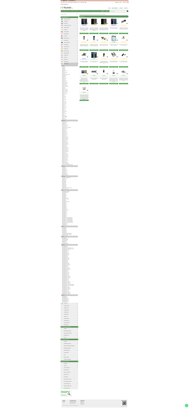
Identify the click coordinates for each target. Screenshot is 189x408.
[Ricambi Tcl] (62, 57)
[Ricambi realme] (62, 51)
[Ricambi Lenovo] (62, 34)
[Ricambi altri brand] (62, 19)
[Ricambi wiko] (62, 61)
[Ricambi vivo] (62, 59)
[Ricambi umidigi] (62, 310)
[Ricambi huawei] (62, 31)
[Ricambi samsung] (62, 53)
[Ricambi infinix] (62, 312)
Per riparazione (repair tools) (74, 11)
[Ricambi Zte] (62, 303)
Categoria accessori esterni (95, 11)
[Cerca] (127, 11)
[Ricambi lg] (62, 36)
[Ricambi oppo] (62, 49)
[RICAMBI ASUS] (62, 23)
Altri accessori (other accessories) (85, 11)
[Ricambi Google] (62, 27)
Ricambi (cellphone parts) (65, 11)
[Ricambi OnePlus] (62, 46)
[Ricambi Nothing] (62, 306)
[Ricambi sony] (62, 55)
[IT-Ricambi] (67, 9)
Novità (106, 11)
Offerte (102, 11)
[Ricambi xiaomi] (62, 63)
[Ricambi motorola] (62, 42)
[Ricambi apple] (62, 21)
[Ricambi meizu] (62, 40)
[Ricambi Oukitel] (62, 308)
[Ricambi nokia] (62, 44)
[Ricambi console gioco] (62, 25)
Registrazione (117, 2)
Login (121, 2)
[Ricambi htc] (62, 29)
